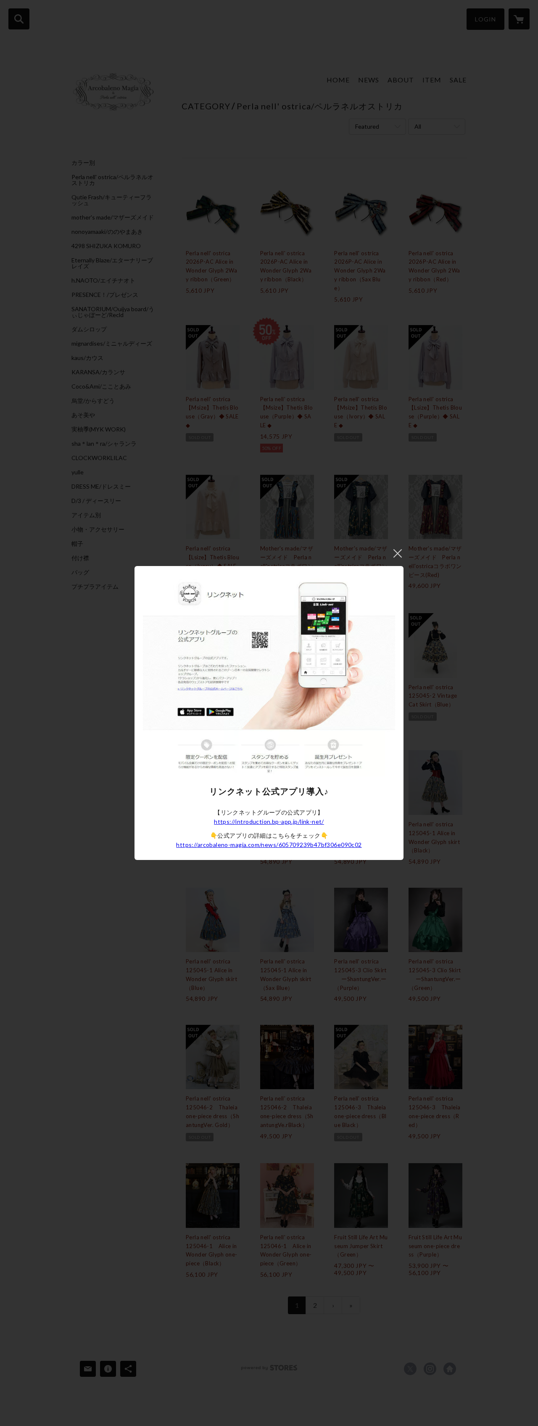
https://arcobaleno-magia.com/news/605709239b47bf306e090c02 (268, 844)
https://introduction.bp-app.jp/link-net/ (269, 821)
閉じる (397, 553)
